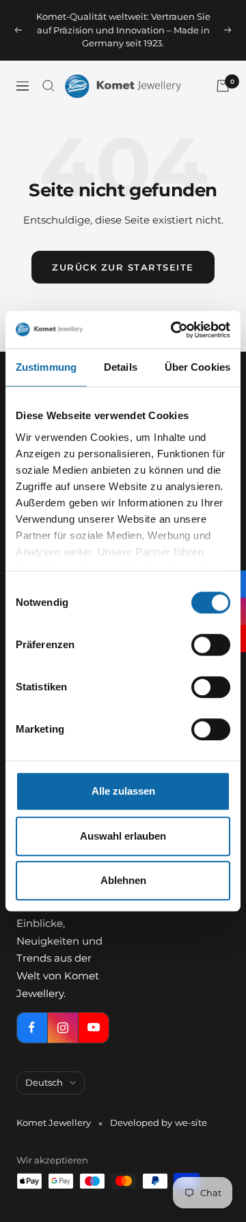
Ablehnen (123, 880)
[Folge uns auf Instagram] (62, 1027)
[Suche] (48, 86)
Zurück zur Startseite (123, 267)
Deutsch (44, 1082)
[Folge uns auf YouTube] (93, 1027)
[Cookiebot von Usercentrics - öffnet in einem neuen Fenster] (173, 330)
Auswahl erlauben (123, 836)
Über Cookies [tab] (197, 367)
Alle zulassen (123, 791)
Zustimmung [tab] (46, 367)
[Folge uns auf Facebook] (31, 1027)
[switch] (210, 645)
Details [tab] (120, 367)
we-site (191, 1122)
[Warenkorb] (223, 86)
